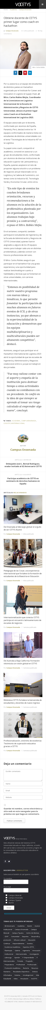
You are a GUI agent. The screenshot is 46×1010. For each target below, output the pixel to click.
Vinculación (24, 979)
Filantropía (8, 950)
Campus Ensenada (25, 10)
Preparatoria (9, 965)
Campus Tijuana (17, 933)
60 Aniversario (10, 926)
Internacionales (21, 954)
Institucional (9, 954)
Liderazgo (8, 957)
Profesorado (32, 965)
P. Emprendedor (28, 957)
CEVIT (6, 936)
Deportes (25, 936)
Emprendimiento (18, 943)
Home (6, 10)
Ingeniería (26, 950)
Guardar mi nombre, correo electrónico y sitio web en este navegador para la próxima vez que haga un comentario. (23, 811)
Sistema (17, 975)
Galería (17, 950)
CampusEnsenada (28, 421)
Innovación (36, 950)
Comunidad (15, 936)
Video (16, 979)
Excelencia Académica (12, 947)
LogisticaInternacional (14, 423)
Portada (20, 961)
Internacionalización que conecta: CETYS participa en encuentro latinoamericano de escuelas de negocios (22, 620)
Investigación (34, 954)
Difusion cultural (19, 940)
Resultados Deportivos (21, 972)
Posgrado (29, 961)
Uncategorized (28, 975)
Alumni (29, 926)
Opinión (17, 957)
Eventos (30, 943)
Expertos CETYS (28, 947)
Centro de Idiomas (32, 933)
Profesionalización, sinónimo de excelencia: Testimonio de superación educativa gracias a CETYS (23, 743)
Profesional (20, 965)
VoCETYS (34, 979)
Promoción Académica (12, 968)
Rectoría (26, 968)
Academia (13, 10)
